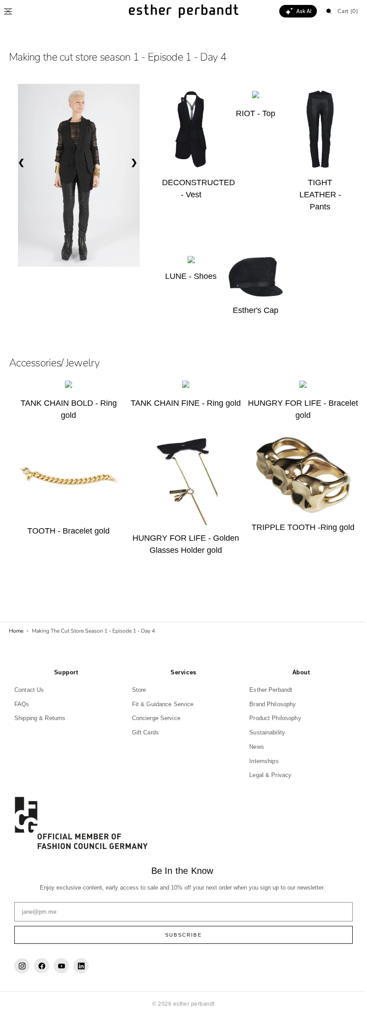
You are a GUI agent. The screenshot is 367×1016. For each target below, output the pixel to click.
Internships (259, 760)
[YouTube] (61, 965)
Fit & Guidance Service (161, 703)
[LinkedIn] (81, 965)
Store (137, 689)
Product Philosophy (270, 718)
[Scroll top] (347, 1002)
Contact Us (29, 689)
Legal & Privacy (266, 775)
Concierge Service (154, 718)
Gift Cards (143, 732)
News (252, 746)
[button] (8, 11)
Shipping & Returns (39, 718)
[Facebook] (41, 965)
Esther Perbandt (266, 689)
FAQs (22, 703)
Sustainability (263, 732)
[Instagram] (22, 965)
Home (16, 627)
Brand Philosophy (268, 703)
